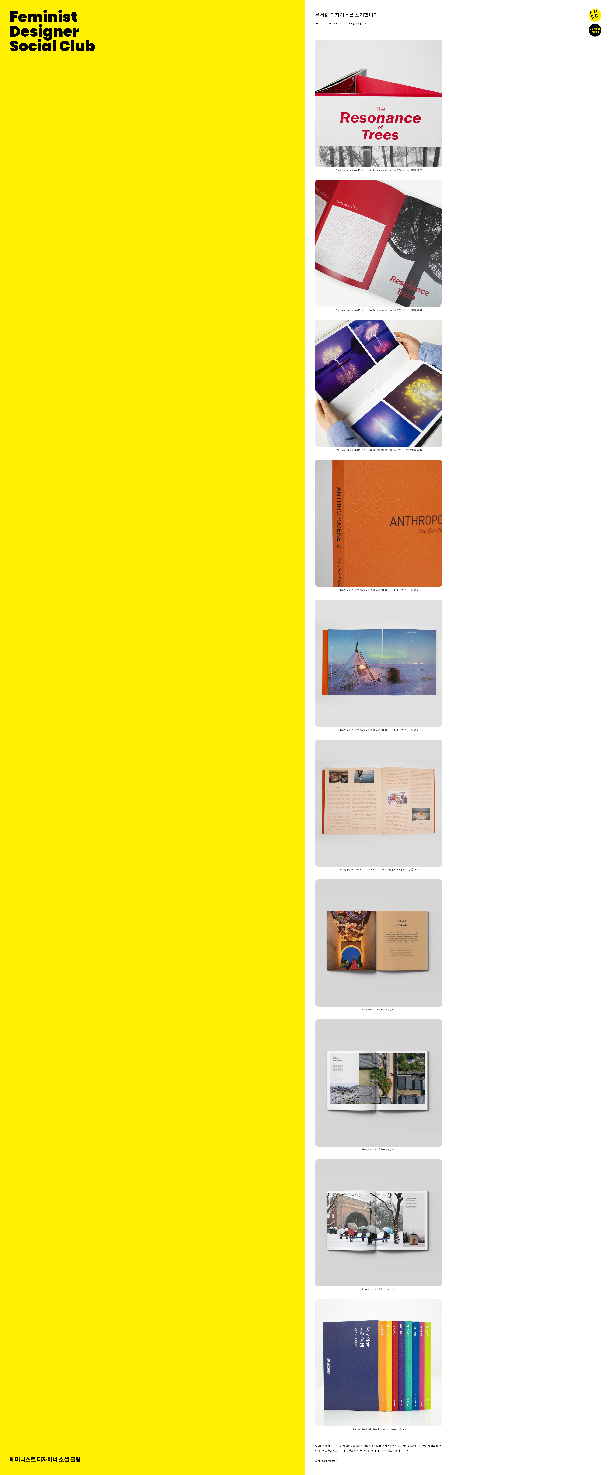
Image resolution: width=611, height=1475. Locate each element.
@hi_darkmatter (326, 1461)
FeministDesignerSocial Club (52, 31)
